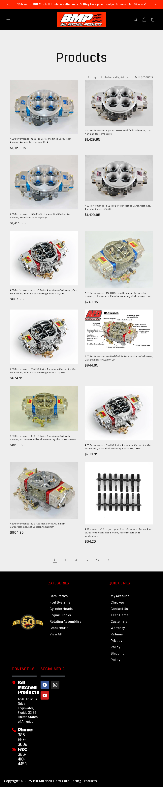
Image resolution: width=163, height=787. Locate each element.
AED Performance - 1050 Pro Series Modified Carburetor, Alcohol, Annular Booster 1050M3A (40, 141)
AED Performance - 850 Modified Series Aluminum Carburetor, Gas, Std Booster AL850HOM (37, 525)
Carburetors (59, 596)
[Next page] (108, 559)
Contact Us (119, 609)
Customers (119, 621)
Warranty (118, 628)
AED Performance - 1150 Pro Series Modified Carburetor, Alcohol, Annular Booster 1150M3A (40, 216)
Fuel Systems (60, 602)
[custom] (45, 685)
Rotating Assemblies (65, 621)
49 (97, 560)
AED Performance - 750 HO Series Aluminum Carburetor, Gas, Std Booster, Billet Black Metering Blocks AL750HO (43, 371)
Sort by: (92, 77)
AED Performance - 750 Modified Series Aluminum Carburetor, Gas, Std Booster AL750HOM (119, 358)
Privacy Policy (116, 643)
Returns (117, 634)
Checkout (118, 602)
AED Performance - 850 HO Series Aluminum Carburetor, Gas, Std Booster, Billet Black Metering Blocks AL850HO (118, 447)
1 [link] (54, 560)
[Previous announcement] (7, 4)
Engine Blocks (60, 615)
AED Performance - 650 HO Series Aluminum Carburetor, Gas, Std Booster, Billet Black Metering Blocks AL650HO (43, 292)
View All (56, 634)
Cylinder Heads (61, 609)
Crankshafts (59, 628)
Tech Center (120, 615)
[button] (8, 19)
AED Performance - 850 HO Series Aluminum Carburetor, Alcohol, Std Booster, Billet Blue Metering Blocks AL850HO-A (43, 438)
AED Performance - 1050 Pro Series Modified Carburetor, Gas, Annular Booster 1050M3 (118, 132)
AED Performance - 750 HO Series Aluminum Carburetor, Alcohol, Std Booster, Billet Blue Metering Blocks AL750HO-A (118, 295)
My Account (120, 596)
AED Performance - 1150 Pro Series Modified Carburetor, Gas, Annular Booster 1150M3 (118, 208)
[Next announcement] (155, 4)
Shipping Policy (117, 656)
